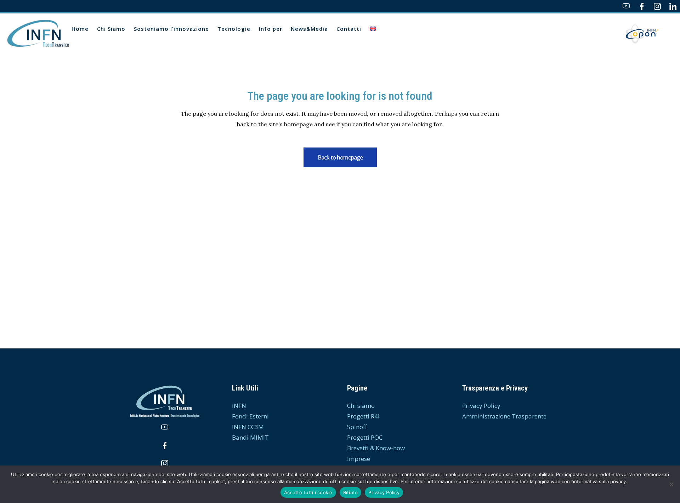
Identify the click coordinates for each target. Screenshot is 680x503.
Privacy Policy (481, 405)
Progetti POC (364, 437)
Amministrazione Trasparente (504, 416)
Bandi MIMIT (250, 437)
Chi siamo (361, 405)
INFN (239, 405)
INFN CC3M (248, 427)
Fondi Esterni (250, 416)
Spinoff (357, 427)
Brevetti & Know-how (376, 448)
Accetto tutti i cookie (308, 492)
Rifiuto (350, 492)
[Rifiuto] (671, 484)
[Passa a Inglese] (374, 28)
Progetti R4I (363, 416)
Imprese (358, 459)
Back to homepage (340, 157)
